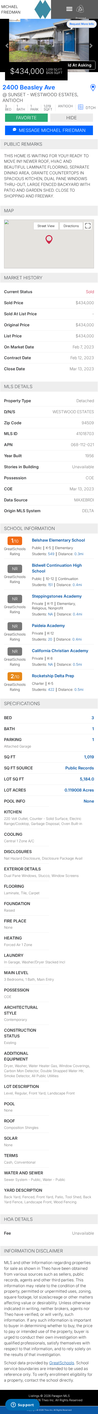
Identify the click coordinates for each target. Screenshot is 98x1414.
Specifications (22, 703)
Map (9, 210)
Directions (71, 226)
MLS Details (18, 386)
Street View (46, 226)
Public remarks (23, 144)
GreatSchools (61, 1362)
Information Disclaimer (33, 1250)
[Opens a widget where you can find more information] (22, 1405)
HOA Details (18, 1219)
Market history (23, 277)
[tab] (49, 144)
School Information (29, 528)
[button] (7, 45)
